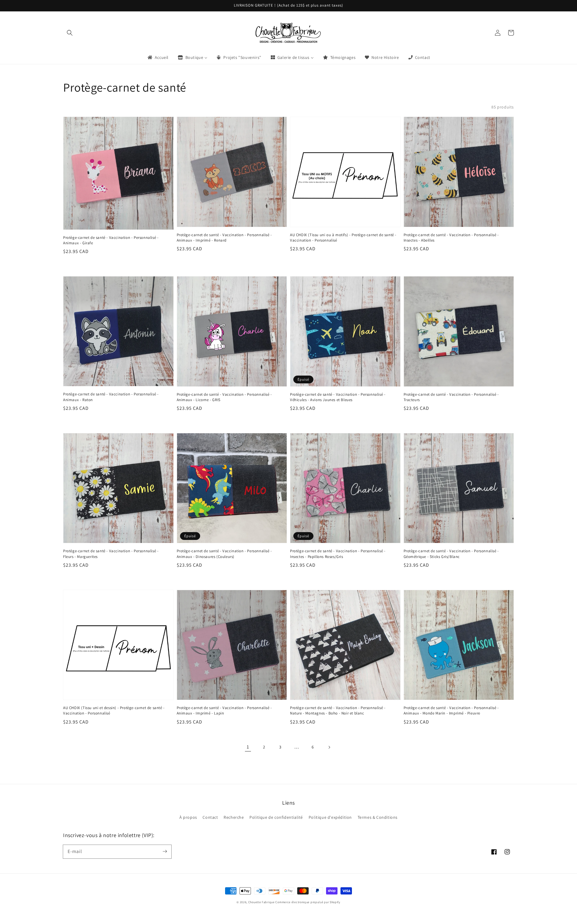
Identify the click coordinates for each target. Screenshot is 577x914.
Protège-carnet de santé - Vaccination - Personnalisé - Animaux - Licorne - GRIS (224, 397)
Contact (210, 817)
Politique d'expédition (330, 817)
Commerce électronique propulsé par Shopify (307, 902)
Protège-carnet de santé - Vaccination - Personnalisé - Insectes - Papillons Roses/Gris (337, 553)
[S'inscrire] (164, 851)
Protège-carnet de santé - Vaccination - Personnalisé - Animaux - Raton (110, 396)
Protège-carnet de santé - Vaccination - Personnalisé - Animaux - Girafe (110, 240)
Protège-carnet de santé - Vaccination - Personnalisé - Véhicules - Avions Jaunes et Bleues (337, 397)
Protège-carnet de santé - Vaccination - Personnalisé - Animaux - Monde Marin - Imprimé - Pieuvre (451, 710)
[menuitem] (157, 57)
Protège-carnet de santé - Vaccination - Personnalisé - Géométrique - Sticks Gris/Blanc (451, 553)
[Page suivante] (329, 747)
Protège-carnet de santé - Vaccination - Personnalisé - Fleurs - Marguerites (110, 553)
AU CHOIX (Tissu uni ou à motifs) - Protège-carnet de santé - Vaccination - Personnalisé (343, 237)
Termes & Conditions (378, 817)
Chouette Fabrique (261, 902)
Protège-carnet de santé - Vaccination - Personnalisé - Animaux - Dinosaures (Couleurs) (224, 553)
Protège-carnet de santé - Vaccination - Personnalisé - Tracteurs (451, 397)
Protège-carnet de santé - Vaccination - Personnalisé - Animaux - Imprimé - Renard (224, 237)
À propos (188, 817)
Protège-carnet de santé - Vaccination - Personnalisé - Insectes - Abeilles (451, 237)
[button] (69, 32)
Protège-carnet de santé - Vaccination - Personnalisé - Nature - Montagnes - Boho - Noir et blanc (337, 710)
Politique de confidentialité (276, 817)
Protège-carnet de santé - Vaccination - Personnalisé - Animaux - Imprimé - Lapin (224, 710)
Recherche (234, 817)
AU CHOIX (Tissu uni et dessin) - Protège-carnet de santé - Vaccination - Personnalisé (114, 710)
